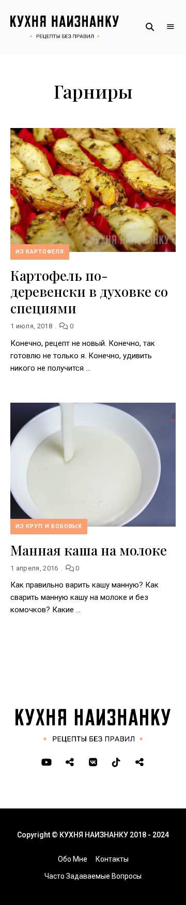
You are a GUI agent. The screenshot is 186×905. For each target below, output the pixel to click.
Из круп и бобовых (49, 526)
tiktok (116, 762)
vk (93, 762)
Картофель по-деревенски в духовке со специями (89, 291)
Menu (170, 27)
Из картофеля (40, 251)
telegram (70, 762)
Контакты (112, 859)
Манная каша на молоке (88, 550)
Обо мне (72, 859)
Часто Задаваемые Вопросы (93, 876)
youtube (46, 762)
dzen (139, 762)
